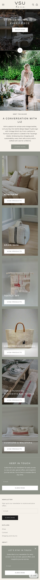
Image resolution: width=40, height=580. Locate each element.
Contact (5, 542)
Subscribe (20, 573)
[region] (20, 30)
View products (14, 211)
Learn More (20, 38)
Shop (4, 539)
